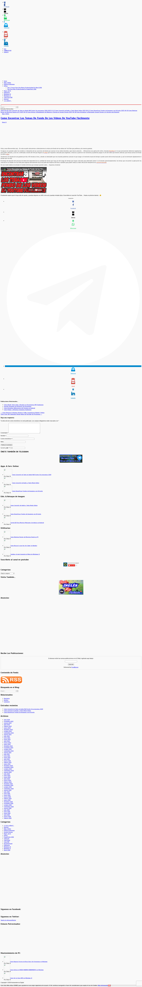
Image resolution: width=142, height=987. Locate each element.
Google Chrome (8, 832)
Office (5, 86)
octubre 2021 (8, 749)
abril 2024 (7, 720)
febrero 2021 (7, 762)
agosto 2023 (8, 723)
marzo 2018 (7, 816)
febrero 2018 (7, 818)
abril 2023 (7, 724)
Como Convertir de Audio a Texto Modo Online (17, 711)
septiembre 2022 (9, 733)
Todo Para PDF (8, 97)
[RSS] (5, 104)
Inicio (5, 49)
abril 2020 (7, 779)
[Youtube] (3, 104)
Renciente (7, 698)
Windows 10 (7, 94)
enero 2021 (7, 764)
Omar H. (4, 122)
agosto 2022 (8, 734)
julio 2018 (7, 810)
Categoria (7, 702)
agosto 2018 (7, 808)
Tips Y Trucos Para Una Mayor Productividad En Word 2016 (24, 87)
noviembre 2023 (8, 721)
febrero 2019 (7, 798)
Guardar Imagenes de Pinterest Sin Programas (17, 406)
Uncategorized (8, 843)
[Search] (6, 104)
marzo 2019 (7, 797)
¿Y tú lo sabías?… (9, 825)
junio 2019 (7, 793)
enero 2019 (7, 800)
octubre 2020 (8, 769)
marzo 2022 (7, 743)
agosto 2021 (7, 752)
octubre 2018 (8, 805)
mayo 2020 (7, 777)
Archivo (6, 700)
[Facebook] (2, 104)
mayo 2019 (7, 795)
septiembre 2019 (9, 788)
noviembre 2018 (8, 803)
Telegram (6, 839)
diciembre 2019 (8, 784)
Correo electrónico (6, 438)
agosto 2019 (7, 790)
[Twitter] (1, 104)
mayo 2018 (7, 813)
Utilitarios (7, 92)
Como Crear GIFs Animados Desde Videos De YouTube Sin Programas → (21, 414)
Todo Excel (7, 840)
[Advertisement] (50, 67)
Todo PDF (6, 842)
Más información (103, 985)
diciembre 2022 (8, 729)
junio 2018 (7, 811)
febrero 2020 (8, 782)
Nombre (3, 435)
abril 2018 (7, 815)
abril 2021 (7, 759)
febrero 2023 (8, 726)
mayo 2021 (7, 757)
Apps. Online (7, 83)
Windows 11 (7, 96)
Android (6, 99)
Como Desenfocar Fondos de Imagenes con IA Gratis (19, 712)
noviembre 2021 (8, 747)
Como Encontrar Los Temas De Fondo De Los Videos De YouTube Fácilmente (45, 118)
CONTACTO (6, 52)
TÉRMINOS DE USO (7, 50)
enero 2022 (7, 744)
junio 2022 (7, 738)
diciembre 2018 (8, 802)
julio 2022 (7, 736)
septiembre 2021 (9, 751)
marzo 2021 (7, 761)
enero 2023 (7, 728)
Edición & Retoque (9, 84)
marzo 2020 (7, 780)
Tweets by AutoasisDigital (8, 920)
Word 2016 (7, 850)
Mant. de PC (7, 91)
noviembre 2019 (8, 785)
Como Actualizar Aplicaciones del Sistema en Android (19, 408)
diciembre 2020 (8, 765)
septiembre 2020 (9, 770)
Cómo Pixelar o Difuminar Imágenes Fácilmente (17, 410)
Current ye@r (5, 448)
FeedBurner (74, 667)
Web (2, 441)
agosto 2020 (8, 772)
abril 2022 (7, 741)
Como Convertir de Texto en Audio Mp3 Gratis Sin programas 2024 (23, 709)
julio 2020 (7, 774)
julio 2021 (7, 754)
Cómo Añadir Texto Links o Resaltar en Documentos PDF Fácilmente (23, 405)
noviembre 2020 (8, 767)
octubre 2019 (8, 787)
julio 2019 (7, 792)
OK (109, 985)
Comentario (4, 433)
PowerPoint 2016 (9, 837)
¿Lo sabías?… (8, 101)
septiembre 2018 (9, 807)
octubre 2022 (8, 731)
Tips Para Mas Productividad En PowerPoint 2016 (21, 89)
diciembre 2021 (8, 746)
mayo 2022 (7, 739)
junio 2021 (7, 756)
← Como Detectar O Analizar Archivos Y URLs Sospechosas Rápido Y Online (22, 413)
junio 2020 (7, 775)
